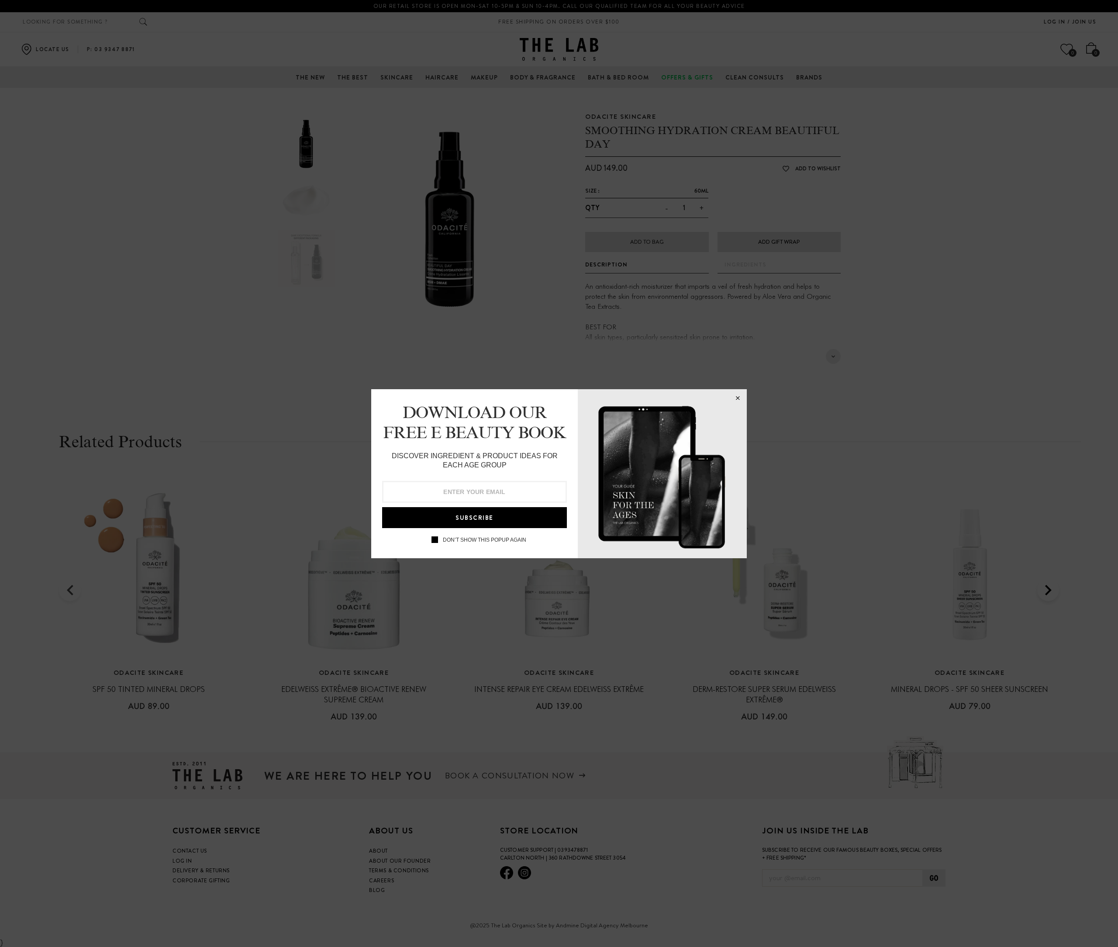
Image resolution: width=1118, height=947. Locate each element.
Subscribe (474, 517)
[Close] (737, 398)
